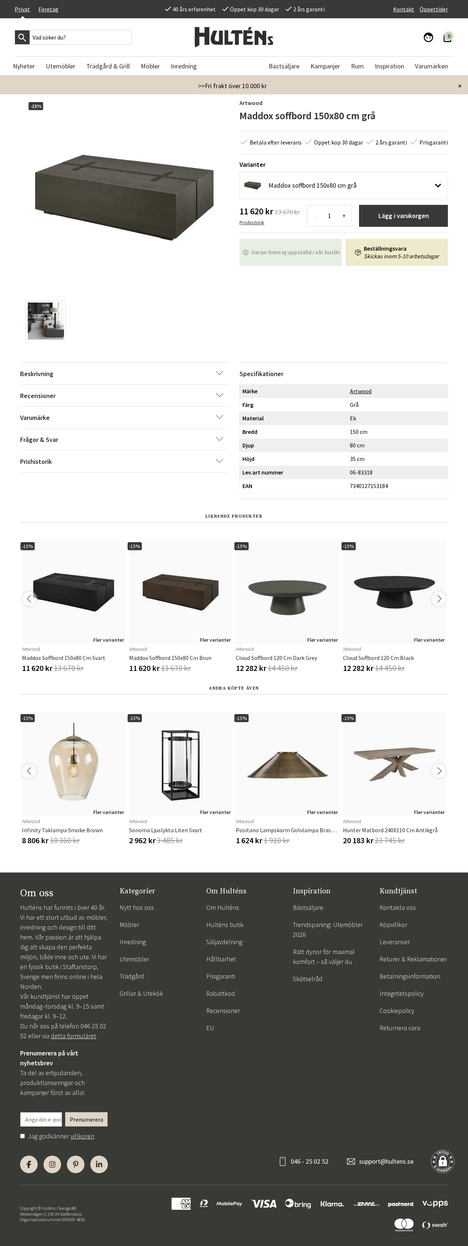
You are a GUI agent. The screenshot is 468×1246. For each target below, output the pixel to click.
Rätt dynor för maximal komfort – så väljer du (324, 956)
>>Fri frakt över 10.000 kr (232, 86)
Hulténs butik (225, 924)
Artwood (251, 102)
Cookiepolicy (397, 1010)
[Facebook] (29, 1164)
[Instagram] (52, 1164)
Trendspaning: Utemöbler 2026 (328, 929)
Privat (22, 9)
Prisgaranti (220, 976)
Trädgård (132, 976)
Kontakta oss (398, 907)
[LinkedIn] (99, 1164)
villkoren (82, 1136)
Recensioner (223, 1010)
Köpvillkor (393, 924)
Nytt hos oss (137, 907)
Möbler (129, 924)
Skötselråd (307, 979)
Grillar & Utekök (141, 993)
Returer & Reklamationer (413, 959)
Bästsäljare (308, 907)
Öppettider (434, 9)
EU (210, 1028)
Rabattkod (220, 993)
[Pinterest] (75, 1164)
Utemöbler (134, 959)
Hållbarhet (221, 959)
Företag (48, 9)
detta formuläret (73, 1036)
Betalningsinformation (410, 976)
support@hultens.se (386, 1161)
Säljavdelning (224, 942)
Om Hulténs (222, 907)
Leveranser (395, 942)
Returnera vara (400, 1028)
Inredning (133, 942)
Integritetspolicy (402, 993)
